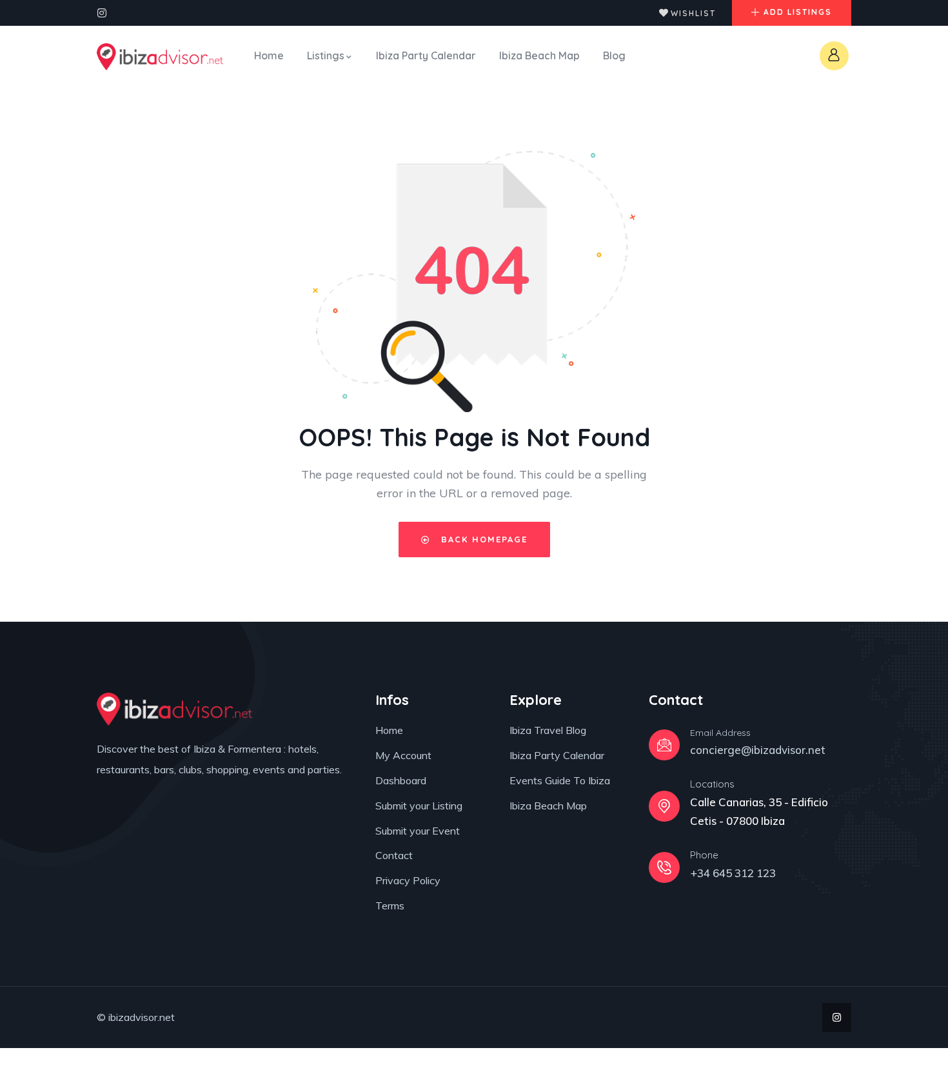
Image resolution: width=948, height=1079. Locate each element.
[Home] (160, 56)
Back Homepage (482, 539)
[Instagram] (102, 13)
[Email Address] (664, 744)
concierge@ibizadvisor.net (757, 750)
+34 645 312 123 (733, 873)
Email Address (720, 732)
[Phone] (664, 867)
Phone (704, 855)
